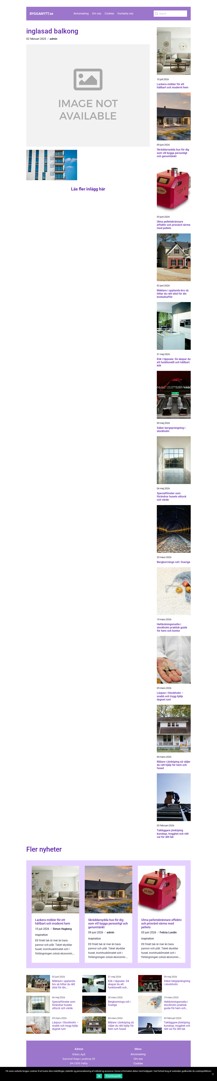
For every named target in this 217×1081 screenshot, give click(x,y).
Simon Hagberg (62, 928)
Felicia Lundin (168, 932)
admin (53, 38)
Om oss (96, 13)
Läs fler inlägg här (88, 189)
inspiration (41, 934)
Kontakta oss (125, 13)
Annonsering (81, 13)
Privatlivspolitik (113, 1076)
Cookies (109, 13)
